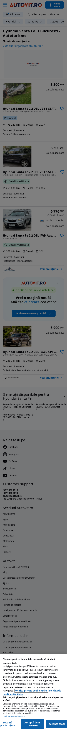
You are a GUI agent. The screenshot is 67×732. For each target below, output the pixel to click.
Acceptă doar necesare (32, 724)
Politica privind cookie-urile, (31, 690)
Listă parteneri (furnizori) (14, 716)
